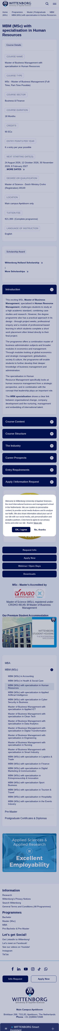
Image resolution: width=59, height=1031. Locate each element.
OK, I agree (21, 529)
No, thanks (40, 529)
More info (38, 523)
